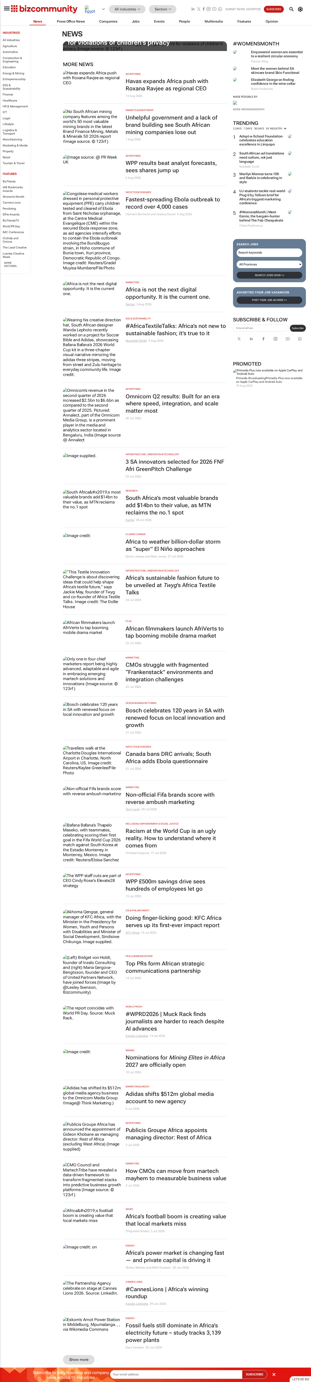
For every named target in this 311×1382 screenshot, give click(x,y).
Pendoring (9, 208)
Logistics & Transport (10, 131)
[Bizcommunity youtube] (214, 9)
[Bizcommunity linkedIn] (193, 9)
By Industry (274, 128)
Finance (8, 94)
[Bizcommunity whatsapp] (220, 9)
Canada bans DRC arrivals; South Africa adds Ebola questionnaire (168, 758)
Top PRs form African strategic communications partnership (165, 967)
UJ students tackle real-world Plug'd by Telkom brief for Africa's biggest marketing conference (262, 197)
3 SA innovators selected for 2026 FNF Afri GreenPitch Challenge (175, 465)
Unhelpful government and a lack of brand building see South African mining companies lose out (171, 125)
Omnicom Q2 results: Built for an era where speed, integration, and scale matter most (173, 403)
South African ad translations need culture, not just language (261, 157)
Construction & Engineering (12, 59)
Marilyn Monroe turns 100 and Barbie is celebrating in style (260, 178)
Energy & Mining (13, 73)
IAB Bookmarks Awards (13, 189)
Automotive (10, 52)
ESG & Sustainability (11, 87)
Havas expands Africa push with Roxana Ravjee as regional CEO (167, 85)
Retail (6, 157)
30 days (259, 128)
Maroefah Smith (136, 340)
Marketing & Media (15, 145)
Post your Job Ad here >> (269, 300)
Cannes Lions (12, 202)
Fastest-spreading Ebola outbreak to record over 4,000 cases (173, 203)
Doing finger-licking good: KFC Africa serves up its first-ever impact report (174, 922)
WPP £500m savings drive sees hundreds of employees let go (165, 885)
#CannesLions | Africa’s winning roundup (167, 1293)
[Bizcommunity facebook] (204, 9)
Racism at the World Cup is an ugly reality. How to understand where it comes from (171, 838)
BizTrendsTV (11, 220)
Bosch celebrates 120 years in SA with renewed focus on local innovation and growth (175, 717)
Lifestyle (8, 124)
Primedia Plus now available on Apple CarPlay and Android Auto (269, 379)
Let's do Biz (300, 1379)
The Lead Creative (15, 247)
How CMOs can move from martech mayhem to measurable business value (176, 1175)
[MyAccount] (301, 9)
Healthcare (10, 100)
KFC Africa (132, 932)
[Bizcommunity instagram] (208, 9)
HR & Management (15, 106)
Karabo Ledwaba (137, 1036)
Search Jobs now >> (269, 275)
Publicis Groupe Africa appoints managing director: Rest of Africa (168, 1134)
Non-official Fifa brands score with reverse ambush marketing (170, 798)
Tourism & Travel (13, 163)
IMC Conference (13, 232)
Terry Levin (133, 809)
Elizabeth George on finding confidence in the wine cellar (273, 82)
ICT (5, 112)
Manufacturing (12, 139)
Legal (6, 118)
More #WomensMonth (248, 109)
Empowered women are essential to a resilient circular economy (277, 54)
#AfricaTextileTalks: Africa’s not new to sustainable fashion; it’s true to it (176, 330)
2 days (237, 128)
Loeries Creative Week (13, 255)
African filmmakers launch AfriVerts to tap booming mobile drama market (175, 632)
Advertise (253, 9)
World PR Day (11, 226)
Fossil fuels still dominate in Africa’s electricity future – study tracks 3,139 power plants (173, 1332)
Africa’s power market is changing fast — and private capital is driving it (175, 1256)
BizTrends (9, 181)
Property (8, 151)
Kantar (130, 520)
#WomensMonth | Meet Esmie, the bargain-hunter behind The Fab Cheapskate (261, 216)
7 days (247, 128)
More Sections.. (11, 264)
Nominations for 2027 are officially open (175, 1061)
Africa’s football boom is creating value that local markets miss (176, 1220)
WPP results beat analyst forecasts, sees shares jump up (171, 167)
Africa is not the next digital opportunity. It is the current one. (168, 293)
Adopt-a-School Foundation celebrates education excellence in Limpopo (261, 140)
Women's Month (13, 196)
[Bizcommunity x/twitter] (199, 9)
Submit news (235, 9)
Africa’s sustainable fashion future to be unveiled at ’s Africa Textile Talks (172, 585)
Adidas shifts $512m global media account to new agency (170, 1098)
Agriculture (10, 46)
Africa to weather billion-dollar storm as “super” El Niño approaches (173, 545)
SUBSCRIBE (254, 1374)
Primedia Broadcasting (251, 378)
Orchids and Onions (10, 240)
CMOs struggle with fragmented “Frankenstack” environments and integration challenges (169, 672)
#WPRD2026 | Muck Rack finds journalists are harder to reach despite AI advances (175, 1021)
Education (9, 67)
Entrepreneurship (14, 79)
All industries (11, 40)
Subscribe (298, 328)
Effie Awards (11, 214)
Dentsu (130, 304)
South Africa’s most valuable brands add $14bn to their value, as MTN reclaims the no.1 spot (172, 505)
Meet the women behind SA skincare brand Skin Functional (275, 71)
